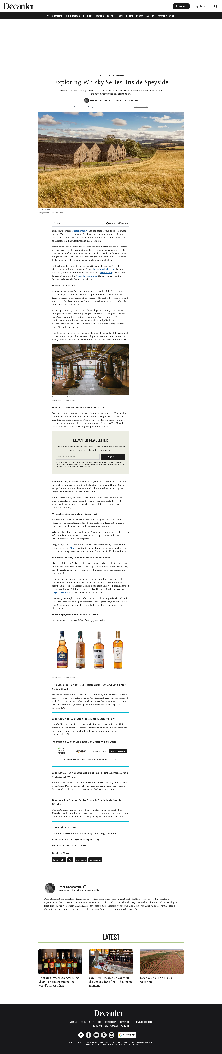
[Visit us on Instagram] (111, 1035)
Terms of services (81, 462)
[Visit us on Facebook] (88, 1035)
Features (134, 101)
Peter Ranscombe (99, 101)
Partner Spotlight (166, 16)
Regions (100, 16)
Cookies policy (110, 1022)
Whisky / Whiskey (115, 75)
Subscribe (180, 6)
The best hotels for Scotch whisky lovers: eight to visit (84, 833)
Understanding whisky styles (69, 846)
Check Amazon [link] (118, 751)
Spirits (129, 16)
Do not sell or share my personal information (111, 1026)
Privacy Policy (125, 1022)
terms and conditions (143, 1022)
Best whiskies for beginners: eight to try (75, 839)
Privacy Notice (118, 462)
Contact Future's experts (91, 1022)
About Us (73, 1022)
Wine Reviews (73, 16)
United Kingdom (59, 859)
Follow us (112, 223)
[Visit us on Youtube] (96, 1035)
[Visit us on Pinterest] (104, 1035)
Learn (110, 16)
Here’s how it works (141, 107)
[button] (90, 751)
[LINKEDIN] (85, 886)
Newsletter (124, 223)
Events (139, 16)
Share (58, 223)
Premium (87, 16)
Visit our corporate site (144, 1042)
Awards (150, 16)
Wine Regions (81, 859)
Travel (119, 16)
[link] (63, 751)
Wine (70, 859)
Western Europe (95, 859)
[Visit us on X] (81, 1035)
